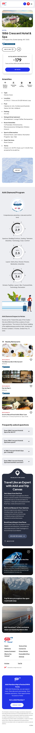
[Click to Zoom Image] (17, 18)
